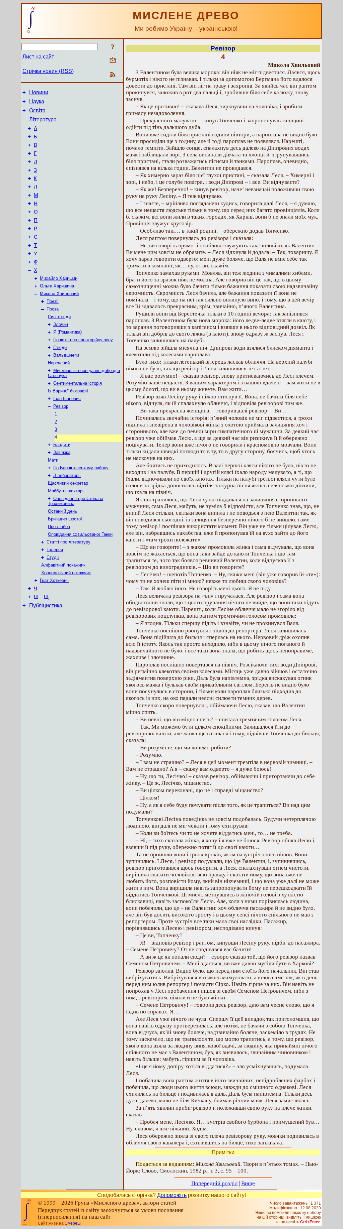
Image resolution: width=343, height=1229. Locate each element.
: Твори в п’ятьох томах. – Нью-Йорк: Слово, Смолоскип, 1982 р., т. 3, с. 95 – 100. (222, 1167)
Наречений (59, 362)
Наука (36, 101)
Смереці (73, 1223)
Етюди (60, 347)
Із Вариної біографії (68, 390)
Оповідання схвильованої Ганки (80, 534)
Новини (38, 92)
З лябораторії (67, 475)
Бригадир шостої (65, 518)
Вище (248, 1183)
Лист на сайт (38, 56)
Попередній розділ (214, 1183)
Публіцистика (45, 605)
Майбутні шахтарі (65, 490)
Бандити (61, 444)
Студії (53, 557)
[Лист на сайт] (113, 61)
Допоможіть (172, 1195)
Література (43, 119)
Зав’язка (61, 452)
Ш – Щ (41, 597)
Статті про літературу (68, 541)
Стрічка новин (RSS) (48, 71)
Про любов (59, 526)
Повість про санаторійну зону (83, 339)
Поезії (53, 301)
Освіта (37, 110)
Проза (53, 309)
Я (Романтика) (67, 332)
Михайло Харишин (58, 278)
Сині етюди (59, 316)
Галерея (55, 549)
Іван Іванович (67, 398)
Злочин (60, 324)
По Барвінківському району (81, 467)
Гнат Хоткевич (54, 580)
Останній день (62, 511)
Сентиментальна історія (77, 383)
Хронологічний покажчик (66, 572)
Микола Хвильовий (59, 293)
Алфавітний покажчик (63, 565)
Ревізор (60, 406)
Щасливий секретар (68, 483)
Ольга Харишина (57, 285)
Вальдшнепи (66, 355)
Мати (53, 460)
